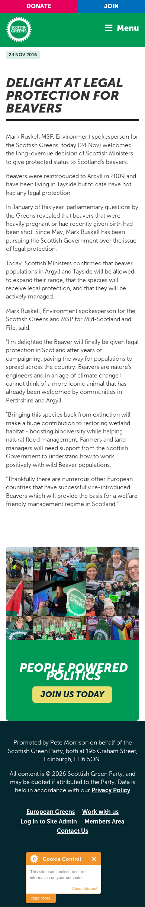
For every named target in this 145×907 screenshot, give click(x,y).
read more (41, 898)
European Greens (50, 811)
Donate (38, 6)
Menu (128, 28)
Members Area (104, 821)
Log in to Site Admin (48, 821)
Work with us (100, 811)
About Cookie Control (33, 858)
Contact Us (72, 830)
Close (94, 858)
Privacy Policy (110, 790)
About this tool (84, 889)
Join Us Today (72, 694)
